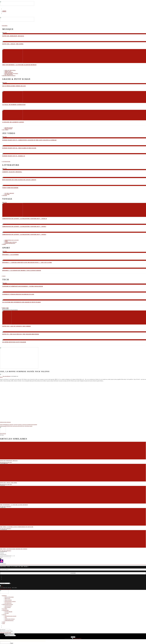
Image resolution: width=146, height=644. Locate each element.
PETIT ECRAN (8, 128)
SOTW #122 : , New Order (16, 326)
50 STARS (7, 194)
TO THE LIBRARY (9, 193)
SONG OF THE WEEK (10, 70)
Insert (12, 643)
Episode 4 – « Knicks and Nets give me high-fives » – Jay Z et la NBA (27, 262)
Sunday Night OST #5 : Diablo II (13, 155)
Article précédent (3, 424)
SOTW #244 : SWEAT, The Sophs (12, 43)
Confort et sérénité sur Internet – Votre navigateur (22, 286)
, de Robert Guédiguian (13, 104)
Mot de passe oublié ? (77, 638)
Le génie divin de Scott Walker (14, 342)
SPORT (4, 244)
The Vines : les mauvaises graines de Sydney (13, 548)
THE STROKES (7, 422)
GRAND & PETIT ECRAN (8, 75)
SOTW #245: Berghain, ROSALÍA (13, 36)
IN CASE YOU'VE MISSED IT (5, 506)
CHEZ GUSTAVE (9, 72)
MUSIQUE (4, 25)
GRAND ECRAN (9, 127)
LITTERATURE (6, 161)
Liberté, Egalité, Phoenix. (12, 171)
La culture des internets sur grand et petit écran (21, 302)
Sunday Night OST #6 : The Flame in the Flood (19, 148)
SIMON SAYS (8, 71)
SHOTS (1, 377)
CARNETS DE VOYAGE (11, 242)
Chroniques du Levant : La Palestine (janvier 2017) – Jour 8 (24, 234)
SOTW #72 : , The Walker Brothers (20, 334)
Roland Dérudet (6, 376)
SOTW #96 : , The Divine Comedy (18, 426)
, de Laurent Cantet (13, 122)
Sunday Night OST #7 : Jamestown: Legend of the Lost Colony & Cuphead (29, 140)
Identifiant (2, 634)
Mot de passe (2, 635)
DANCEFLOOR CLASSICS (11, 73)
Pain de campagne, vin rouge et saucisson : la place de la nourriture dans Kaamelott (21, 424)
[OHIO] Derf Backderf (10, 187)
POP (1, 422)
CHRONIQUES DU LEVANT (12, 240)
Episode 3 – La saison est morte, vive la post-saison (21, 270)
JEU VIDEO (5, 129)
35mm (6, 241)
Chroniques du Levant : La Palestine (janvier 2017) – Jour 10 (24, 218)
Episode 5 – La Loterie (10, 254)
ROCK (3, 422)
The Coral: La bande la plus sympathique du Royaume (16, 526)
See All (4, 32)
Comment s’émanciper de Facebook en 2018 (18, 294)
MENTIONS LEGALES (5, 589)
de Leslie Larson (19, 179)
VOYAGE (4, 195)
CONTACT (4, 11)
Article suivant (2, 426)
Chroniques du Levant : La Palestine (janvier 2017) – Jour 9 (24, 226)
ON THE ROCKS (8, 602)
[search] (10, 583)
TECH (3, 276)
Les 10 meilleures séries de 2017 (14, 86)
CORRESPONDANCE (10, 243)
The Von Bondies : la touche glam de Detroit (19, 64)
